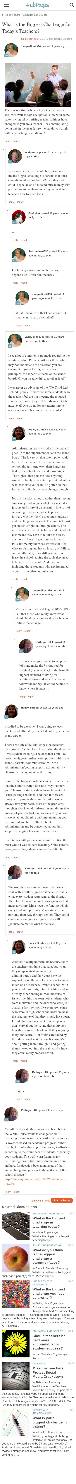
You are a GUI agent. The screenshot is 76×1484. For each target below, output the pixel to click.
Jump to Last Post (30, 38)
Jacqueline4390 (31, 46)
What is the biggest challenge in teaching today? (48, 1222)
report (16, 141)
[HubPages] (38, 5)
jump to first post (41, 1200)
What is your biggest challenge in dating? (49, 1422)
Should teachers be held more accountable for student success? (48, 1342)
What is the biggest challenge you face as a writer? (48, 1293)
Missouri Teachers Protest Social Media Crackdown (48, 1372)
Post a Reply (62, 1200)
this (36, 156)
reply (8, 141)
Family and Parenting (46, 1245)
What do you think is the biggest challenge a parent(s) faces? (47, 1256)
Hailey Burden (37, 429)
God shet (34, 213)
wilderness (31, 152)
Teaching (38, 1363)
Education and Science (47, 1213)
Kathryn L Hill (44, 642)
